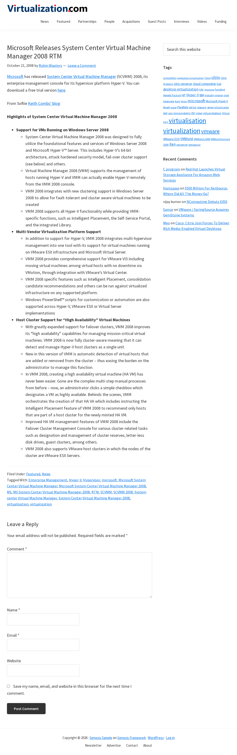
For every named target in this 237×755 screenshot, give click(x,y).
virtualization (41, 504)
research (201, 107)
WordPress (156, 738)
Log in (170, 738)
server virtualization (218, 107)
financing (209, 89)
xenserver (182, 144)
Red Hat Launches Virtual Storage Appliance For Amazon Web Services (194, 175)
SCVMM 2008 (123, 492)
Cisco (207, 78)
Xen (172, 144)
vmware (210, 131)
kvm (177, 101)
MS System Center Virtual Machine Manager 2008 (51, 492)
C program (171, 169)
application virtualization (190, 78)
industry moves (214, 95)
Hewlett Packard (172, 95)
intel (226, 95)
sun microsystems (179, 113)
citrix (215, 77)
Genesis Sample (101, 738)
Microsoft (15, 76)
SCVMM (106, 492)
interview (168, 101)
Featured (33, 474)
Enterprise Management (47, 480)
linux (184, 101)
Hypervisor (91, 480)
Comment (17, 549)
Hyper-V (75, 480)
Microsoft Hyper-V (217, 101)
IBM (202, 95)
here (61, 90)
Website (14, 660)
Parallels (182, 107)
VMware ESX (171, 139)
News (46, 474)
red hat (192, 107)
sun (165, 113)
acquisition (170, 78)
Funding (220, 89)
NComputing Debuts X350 (207, 201)
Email (13, 635)
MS (9, 492)
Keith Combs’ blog (44, 103)
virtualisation (17, 504)
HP (184, 95)
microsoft (109, 480)
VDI (193, 113)
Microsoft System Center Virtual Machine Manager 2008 (102, 486)
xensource (194, 144)
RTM (95, 492)
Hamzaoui (171, 188)
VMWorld (186, 139)
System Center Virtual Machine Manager (81, 76)
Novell (166, 107)
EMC (201, 89)
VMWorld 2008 (202, 139)
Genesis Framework (131, 738)
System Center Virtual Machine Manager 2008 (94, 498)
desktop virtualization (181, 89)
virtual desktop (212, 113)
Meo (166, 223)
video (199, 113)
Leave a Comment (82, 65)
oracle (174, 107)
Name (13, 610)
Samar (168, 209)
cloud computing (204, 84)
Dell (219, 84)
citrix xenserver (183, 84)
